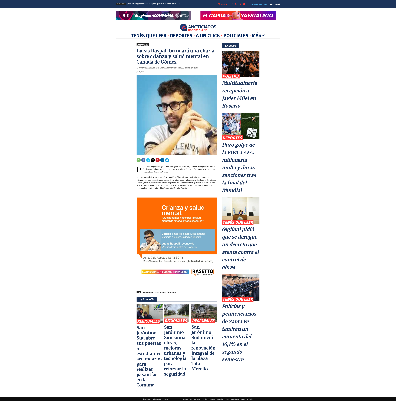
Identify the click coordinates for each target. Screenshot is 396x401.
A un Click (204, 399)
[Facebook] (232, 4)
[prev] (189, 4)
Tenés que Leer (237, 222)
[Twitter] (240, 4)
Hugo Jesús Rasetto (160, 292)
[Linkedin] (162, 160)
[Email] (153, 160)
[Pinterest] (158, 160)
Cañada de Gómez (148, 292)
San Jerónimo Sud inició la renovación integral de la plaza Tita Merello (203, 348)
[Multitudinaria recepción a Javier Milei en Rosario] (240, 64)
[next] (192, 4)
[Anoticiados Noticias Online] (198, 28)
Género (243, 399)
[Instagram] (236, 4)
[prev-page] (138, 391)
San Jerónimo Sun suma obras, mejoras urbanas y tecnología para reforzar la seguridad (175, 350)
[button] (222, 4)
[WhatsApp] (139, 160)
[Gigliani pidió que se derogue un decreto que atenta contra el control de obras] (240, 210)
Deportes (232, 138)
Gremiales (250, 399)
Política (231, 76)
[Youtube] (244, 4)
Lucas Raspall (172, 292)
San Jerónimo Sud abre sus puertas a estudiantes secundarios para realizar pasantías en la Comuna (150, 356)
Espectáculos (235, 399)
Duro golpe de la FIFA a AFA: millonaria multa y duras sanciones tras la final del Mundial (239, 167)
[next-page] (141, 391)
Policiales (212, 399)
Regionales (142, 44)
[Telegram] (167, 160)
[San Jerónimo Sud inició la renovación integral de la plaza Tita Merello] (204, 313)
